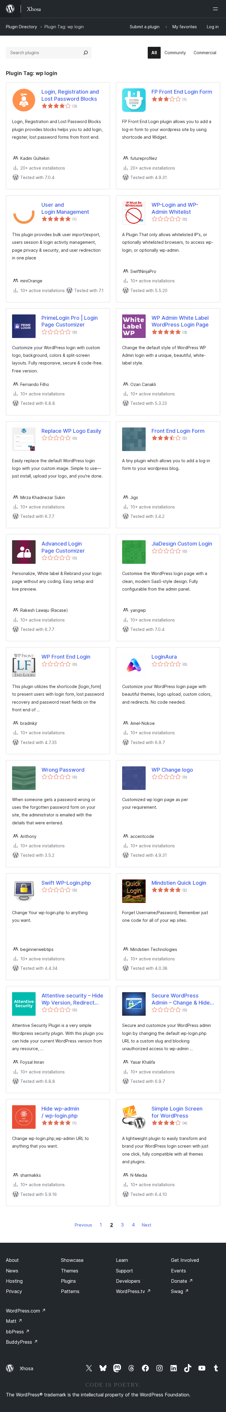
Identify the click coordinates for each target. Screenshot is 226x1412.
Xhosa (26, 1368)
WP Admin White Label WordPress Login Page (180, 321)
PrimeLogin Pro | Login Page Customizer (69, 321)
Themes (69, 1271)
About (12, 1260)
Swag (180, 1291)
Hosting (14, 1281)
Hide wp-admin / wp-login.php (60, 1112)
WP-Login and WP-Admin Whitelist (175, 208)
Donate (182, 1281)
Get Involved (185, 1260)
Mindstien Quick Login (179, 883)
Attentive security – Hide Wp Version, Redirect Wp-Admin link (72, 999)
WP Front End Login (65, 657)
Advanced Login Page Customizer (63, 547)
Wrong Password (62, 770)
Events (178, 1271)
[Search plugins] (86, 53)
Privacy (14, 1291)
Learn (122, 1260)
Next (146, 1224)
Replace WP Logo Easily (71, 431)
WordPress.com (26, 1311)
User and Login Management (65, 208)
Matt (14, 1321)
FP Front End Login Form (182, 92)
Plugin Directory (21, 26)
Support (124, 1271)
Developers (128, 1281)
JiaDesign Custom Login (182, 544)
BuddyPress (22, 1342)
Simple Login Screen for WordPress (177, 1112)
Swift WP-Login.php (66, 883)
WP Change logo (172, 770)
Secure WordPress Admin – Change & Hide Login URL (181, 999)
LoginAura (164, 657)
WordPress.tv (133, 1291)
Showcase (72, 1260)
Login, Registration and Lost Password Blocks (70, 95)
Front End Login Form (178, 431)
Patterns (70, 1291)
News (12, 1271)
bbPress (18, 1332)
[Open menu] (216, 9)
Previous (83, 1224)
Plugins (68, 1281)
